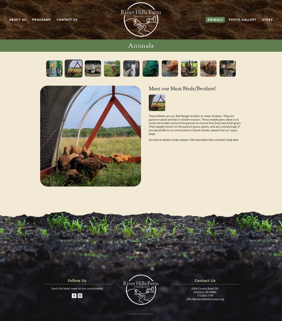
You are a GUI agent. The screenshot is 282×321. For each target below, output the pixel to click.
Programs (41, 20)
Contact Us (67, 20)
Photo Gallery (242, 20)
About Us (17, 20)
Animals (215, 20)
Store (267, 20)
